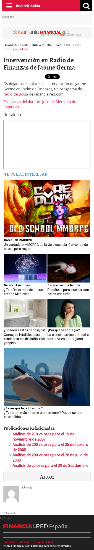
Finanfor (10, 44)
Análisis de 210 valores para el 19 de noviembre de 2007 (43, 436)
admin (23, 49)
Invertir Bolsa (28, 5)
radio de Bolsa (15, 94)
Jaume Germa (52, 44)
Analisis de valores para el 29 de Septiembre (50, 465)
